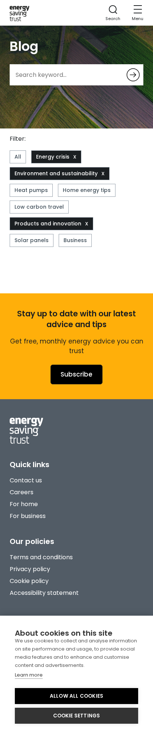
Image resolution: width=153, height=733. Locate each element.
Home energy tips (87, 190)
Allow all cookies (76, 696)
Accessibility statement (44, 593)
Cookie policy (29, 581)
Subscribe (76, 374)
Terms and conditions (41, 557)
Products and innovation (47, 223)
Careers (21, 492)
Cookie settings (76, 715)
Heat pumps (31, 190)
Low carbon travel (39, 207)
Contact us (26, 480)
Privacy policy (30, 569)
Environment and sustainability (56, 173)
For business (28, 516)
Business (75, 240)
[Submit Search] (133, 74)
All (17, 156)
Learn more (29, 674)
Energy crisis (52, 156)
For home (24, 504)
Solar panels (31, 240)
